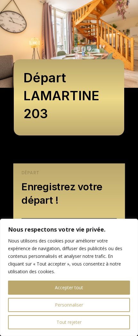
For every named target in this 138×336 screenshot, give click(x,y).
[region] (69, 277)
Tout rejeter (69, 322)
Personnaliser (69, 305)
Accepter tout (69, 287)
